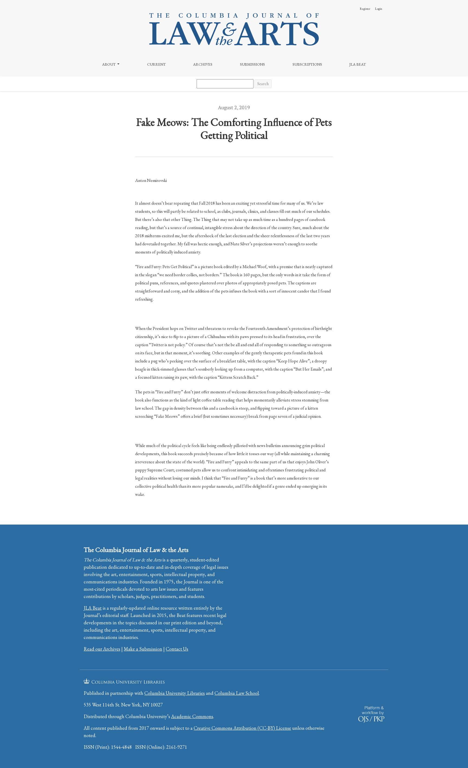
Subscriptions (307, 64)
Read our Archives (102, 649)
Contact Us (177, 649)
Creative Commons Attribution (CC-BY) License (242, 728)
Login (378, 9)
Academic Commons (192, 716)
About (109, 64)
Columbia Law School (236, 693)
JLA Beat (357, 64)
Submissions (252, 64)
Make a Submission (143, 649)
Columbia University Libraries (174, 693)
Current (156, 64)
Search (263, 83)
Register (365, 9)
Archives (202, 64)
